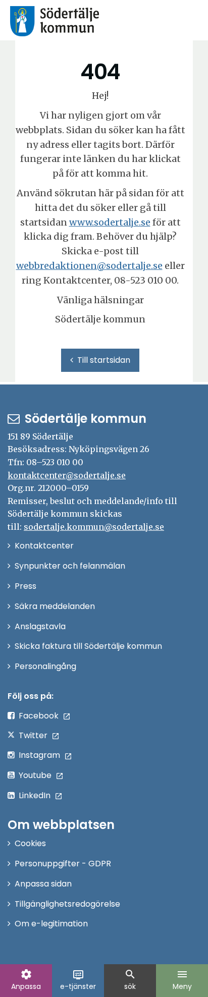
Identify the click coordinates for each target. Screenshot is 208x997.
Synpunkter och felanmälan (70, 566)
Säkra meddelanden (55, 606)
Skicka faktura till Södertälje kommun (88, 646)
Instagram (39, 755)
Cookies (30, 843)
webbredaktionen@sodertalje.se (89, 265)
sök (130, 979)
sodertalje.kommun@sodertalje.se (94, 527)
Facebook (39, 716)
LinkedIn (34, 795)
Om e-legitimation (51, 923)
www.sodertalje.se (109, 222)
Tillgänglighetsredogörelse (67, 904)
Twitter (33, 735)
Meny (182, 979)
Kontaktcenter (44, 545)
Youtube (35, 775)
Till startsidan (103, 360)
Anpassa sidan (43, 884)
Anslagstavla (40, 626)
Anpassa (26, 979)
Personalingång (45, 666)
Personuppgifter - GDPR (63, 863)
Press (25, 586)
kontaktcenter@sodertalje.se (67, 475)
